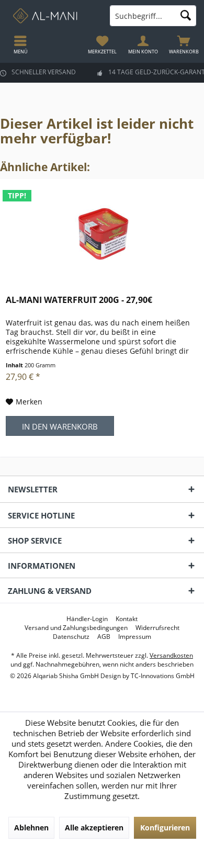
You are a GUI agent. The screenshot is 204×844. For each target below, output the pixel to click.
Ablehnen (31, 827)
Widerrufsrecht (157, 628)
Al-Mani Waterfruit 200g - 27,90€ (79, 300)
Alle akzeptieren (94, 827)
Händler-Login (87, 619)
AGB (103, 637)
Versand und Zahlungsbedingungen (76, 628)
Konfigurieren (165, 827)
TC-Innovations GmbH (163, 675)
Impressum (134, 637)
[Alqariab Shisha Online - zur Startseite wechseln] (51, 15)
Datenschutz (71, 637)
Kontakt (127, 619)
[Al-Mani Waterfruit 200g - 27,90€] (102, 232)
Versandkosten (171, 655)
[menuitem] (183, 44)
